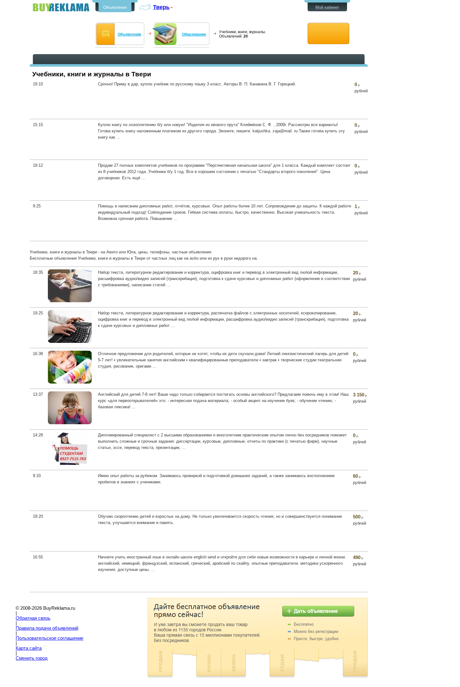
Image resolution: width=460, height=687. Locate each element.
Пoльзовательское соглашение (49, 638)
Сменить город (32, 658)
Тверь (161, 7)
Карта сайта (29, 648)
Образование (194, 34)
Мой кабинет (327, 7)
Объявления (115, 7)
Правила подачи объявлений (47, 628)
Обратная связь (33, 618)
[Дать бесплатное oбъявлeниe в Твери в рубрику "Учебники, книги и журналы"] (328, 33)
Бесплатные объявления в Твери (61, 7)
